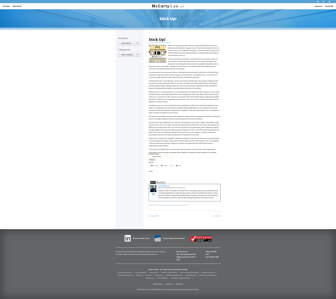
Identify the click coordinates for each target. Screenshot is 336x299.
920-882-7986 (214, 257)
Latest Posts (162, 182)
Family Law (139, 275)
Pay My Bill (329, 6)
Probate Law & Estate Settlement (207, 275)
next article (216, 216)
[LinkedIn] (153, 194)
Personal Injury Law (191, 275)
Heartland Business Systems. (191, 289)
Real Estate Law (150, 278)
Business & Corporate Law (125, 272)
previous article (154, 216)
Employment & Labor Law (208, 272)
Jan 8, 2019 (157, 42)
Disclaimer (179, 284)
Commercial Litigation (140, 272)
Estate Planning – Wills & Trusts (125, 275)
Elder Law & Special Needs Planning (189, 272)
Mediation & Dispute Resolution (174, 275)
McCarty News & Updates (161, 205)
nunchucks (176, 205)
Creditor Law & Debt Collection (169, 272)
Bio (154, 182)
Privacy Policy (157, 284)
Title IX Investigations (162, 278)
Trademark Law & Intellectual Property (180, 278)
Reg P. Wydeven (167, 42)
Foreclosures (148, 275)
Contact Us (169, 284)
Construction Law (153, 272)
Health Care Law (159, 275)
